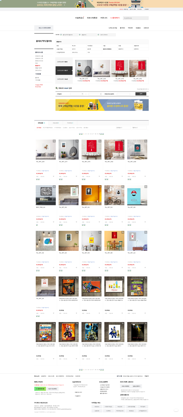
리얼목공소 (79, 18)
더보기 (147, 376)
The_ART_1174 (84, 78)
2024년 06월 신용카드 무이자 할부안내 (132, 376)
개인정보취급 (69, 376)
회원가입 (126, 9)
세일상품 (56, 123)
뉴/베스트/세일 (113, 28)
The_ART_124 (40, 298)
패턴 (58, 45)
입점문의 (43, 376)
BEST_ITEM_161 (40, 207)
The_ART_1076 (120, 78)
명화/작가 (120, 49)
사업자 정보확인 (52, 388)
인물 (119, 45)
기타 (88, 52)
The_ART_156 (40, 253)
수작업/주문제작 (61, 52)
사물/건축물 (60, 49)
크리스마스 (75, 52)
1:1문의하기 (115, 18)
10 (99, 133)
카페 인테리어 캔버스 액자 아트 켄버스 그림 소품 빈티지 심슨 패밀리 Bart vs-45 (137, 300)
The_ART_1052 (138, 78)
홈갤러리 (59, 41)
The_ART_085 (108, 253)
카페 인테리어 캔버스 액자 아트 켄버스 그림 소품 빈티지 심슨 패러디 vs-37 (137, 345)
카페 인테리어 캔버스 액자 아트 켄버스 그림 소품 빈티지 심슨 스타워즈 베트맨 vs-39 (91, 345)
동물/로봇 (136, 45)
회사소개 (36, 376)
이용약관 (77, 376)
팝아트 (89, 49)
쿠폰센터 (130, 28)
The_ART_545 (86, 253)
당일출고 (138, 28)
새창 (37, 176)
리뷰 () (42, 176)
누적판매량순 (57, 127)
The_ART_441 (86, 207)
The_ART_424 (63, 253)
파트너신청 (51, 376)
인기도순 (39, 127)
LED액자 (136, 49)
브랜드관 (146, 28)
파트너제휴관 (92, 18)
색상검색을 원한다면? (142, 89)
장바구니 (133, 9)
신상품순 (65, 127)
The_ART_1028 (132, 161)
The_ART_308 (131, 207)
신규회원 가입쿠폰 (105, 385)
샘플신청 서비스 (104, 389)
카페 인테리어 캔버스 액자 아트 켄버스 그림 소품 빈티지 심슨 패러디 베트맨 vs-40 (68, 345)
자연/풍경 (89, 45)
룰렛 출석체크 (103, 393)
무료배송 (70, 123)
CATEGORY (62, 62)
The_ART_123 (131, 253)
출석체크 (122, 28)
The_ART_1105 (102, 78)
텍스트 (73, 45)
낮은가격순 (79, 127)
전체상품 (41, 123)
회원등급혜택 (103, 391)
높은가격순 (72, 127)
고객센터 (146, 9)
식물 (104, 45)
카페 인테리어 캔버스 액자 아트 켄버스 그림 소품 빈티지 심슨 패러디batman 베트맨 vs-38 (114, 345)
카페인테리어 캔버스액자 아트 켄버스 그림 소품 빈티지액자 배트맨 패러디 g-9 (91, 300)
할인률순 (86, 127)
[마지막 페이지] (103, 133)
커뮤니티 (103, 18)
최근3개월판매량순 (48, 127)
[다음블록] (101, 133)
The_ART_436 (63, 207)
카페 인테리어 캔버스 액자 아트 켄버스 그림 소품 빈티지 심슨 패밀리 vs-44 (114, 300)
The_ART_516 (108, 207)
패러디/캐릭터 (107, 49)
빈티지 (73, 49)
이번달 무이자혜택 (105, 387)
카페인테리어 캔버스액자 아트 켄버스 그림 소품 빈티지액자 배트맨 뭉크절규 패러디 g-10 (68, 300)
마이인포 (139, 9)
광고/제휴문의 (60, 376)
